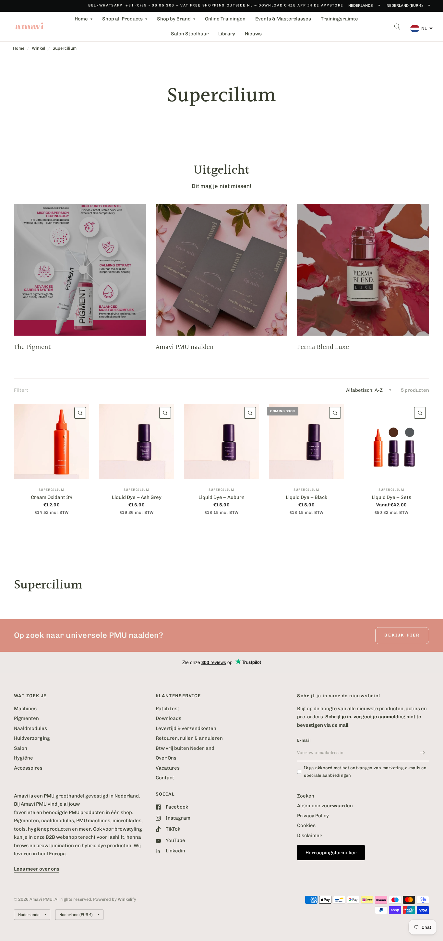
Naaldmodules (30, 728)
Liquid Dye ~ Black (306, 497)
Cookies (306, 825)
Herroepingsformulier (330, 853)
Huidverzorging (32, 738)
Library (226, 34)
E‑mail (303, 740)
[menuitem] (83, 19)
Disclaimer (309, 835)
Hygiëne (23, 758)
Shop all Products (122, 19)
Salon (20, 748)
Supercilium (65, 48)
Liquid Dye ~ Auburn (221, 497)
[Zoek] (397, 26)
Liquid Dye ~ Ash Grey (137, 497)
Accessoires (28, 768)
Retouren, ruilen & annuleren (189, 738)
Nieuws (253, 34)
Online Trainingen (225, 19)
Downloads (168, 718)
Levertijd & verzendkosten (186, 728)
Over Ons (166, 758)
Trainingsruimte (339, 19)
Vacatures (168, 768)
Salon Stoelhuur (190, 34)
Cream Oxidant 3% (52, 497)
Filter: (21, 390)
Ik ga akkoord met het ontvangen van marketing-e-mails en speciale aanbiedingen (365, 771)
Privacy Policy (313, 816)
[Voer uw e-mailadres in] (422, 752)
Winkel (38, 48)
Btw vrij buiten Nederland (185, 748)
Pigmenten (26, 718)
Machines (25, 709)
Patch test (167, 709)
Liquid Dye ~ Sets (391, 497)
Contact (165, 778)
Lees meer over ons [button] (36, 869)
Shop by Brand (174, 19)
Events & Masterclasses (283, 19)
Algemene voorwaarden (325, 806)
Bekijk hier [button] (402, 635)
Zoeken (305, 796)
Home (81, 19)
